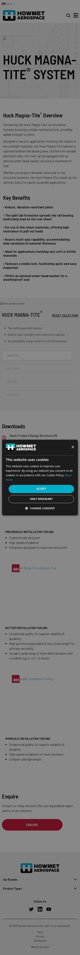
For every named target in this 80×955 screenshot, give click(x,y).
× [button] (72, 447)
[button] (40, 508)
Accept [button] (41, 489)
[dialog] (40, 477)
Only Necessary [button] (41, 499)
